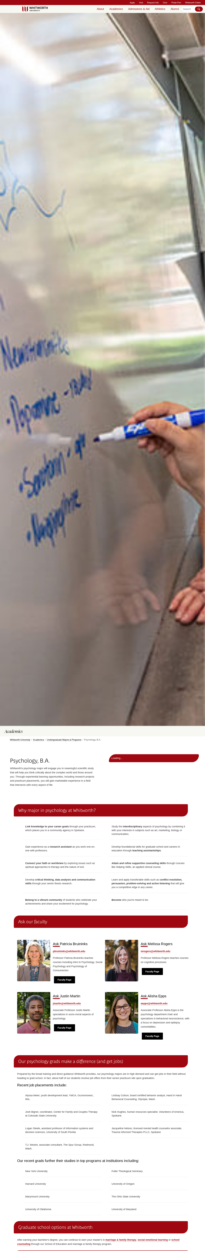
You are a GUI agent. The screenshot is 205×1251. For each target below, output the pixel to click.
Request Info (153, 2)
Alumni (175, 8)
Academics (116, 8)
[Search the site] (199, 9)
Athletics (160, 8)
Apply (132, 2)
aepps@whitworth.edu (154, 1003)
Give (165, 2)
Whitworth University (20, 740)
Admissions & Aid (138, 8)
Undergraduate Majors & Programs (64, 740)
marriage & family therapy (120, 1239)
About (100, 8)
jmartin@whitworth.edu (67, 1003)
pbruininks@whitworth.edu (69, 951)
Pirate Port (176, 2)
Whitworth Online (193, 2)
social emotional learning (153, 1239)
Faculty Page (64, 980)
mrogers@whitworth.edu (155, 951)
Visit (141, 2)
